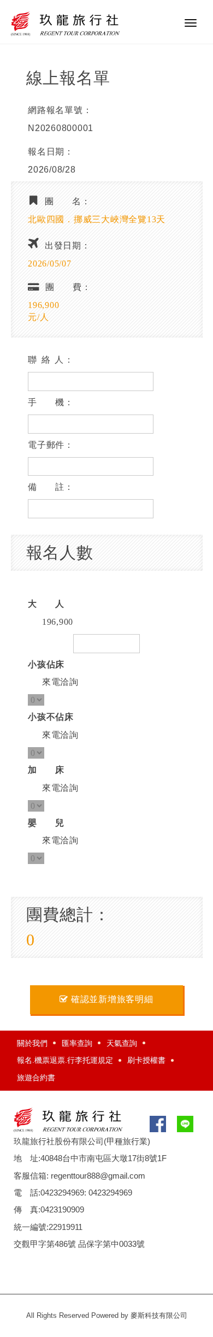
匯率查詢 (77, 1043)
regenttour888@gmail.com (98, 1175)
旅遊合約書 (36, 1078)
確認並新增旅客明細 (112, 999)
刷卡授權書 (146, 1060)
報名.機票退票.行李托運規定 (65, 1060)
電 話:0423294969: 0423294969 (73, 1192)
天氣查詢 (121, 1043)
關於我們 (32, 1043)
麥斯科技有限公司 (159, 1315)
